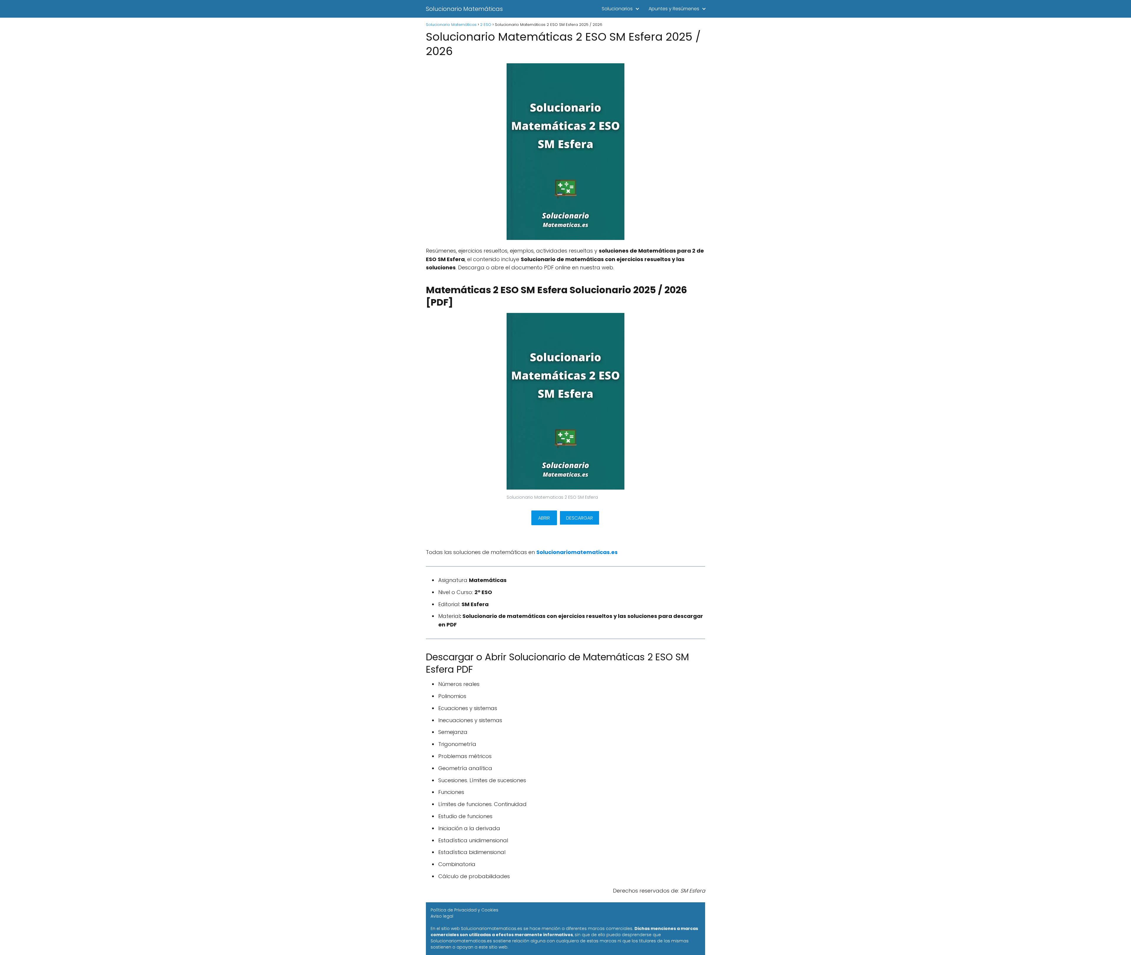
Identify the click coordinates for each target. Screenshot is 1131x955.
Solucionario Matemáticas (464, 9)
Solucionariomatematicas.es (577, 552)
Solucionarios (617, 8)
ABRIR (544, 518)
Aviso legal (442, 916)
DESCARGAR (579, 518)
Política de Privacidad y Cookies (464, 910)
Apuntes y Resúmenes (674, 8)
